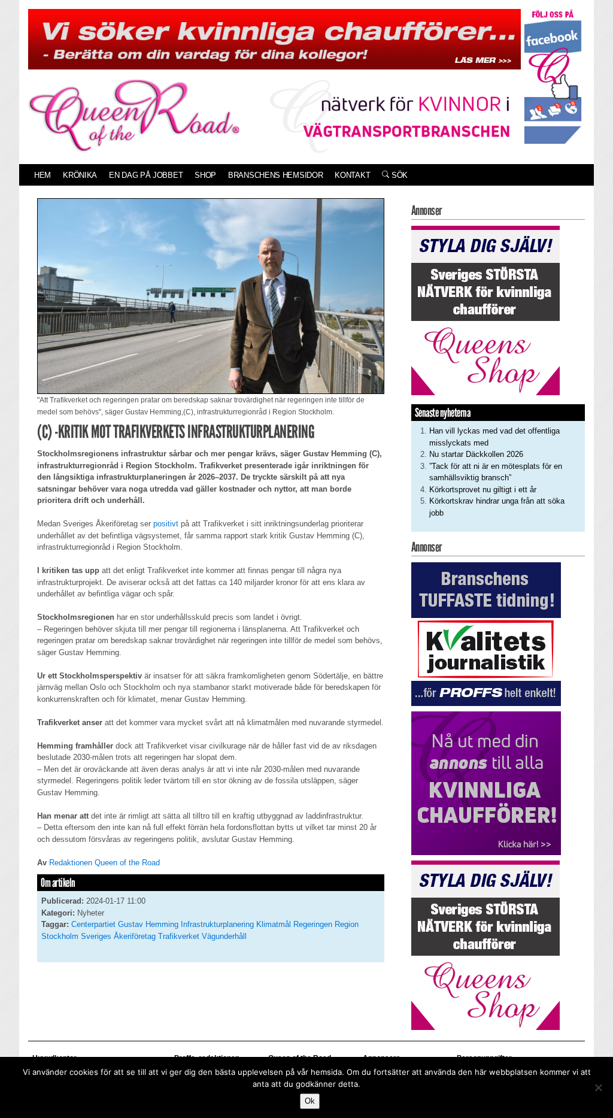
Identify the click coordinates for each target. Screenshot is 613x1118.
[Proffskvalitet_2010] (486, 633)
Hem (42, 175)
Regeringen (312, 924)
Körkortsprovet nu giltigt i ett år (482, 489)
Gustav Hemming (148, 924)
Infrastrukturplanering (217, 924)
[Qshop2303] (485, 309)
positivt (165, 523)
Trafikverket (178, 936)
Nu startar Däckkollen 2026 (476, 454)
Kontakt (352, 175)
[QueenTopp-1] (274, 38)
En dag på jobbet (146, 175)
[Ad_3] (486, 782)
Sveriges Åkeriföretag (118, 936)
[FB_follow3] (553, 75)
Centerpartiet (93, 924)
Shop (205, 175)
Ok (310, 1100)
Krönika (80, 175)
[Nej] (598, 1087)
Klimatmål (273, 924)
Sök (398, 175)
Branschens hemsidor (275, 175)
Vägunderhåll (224, 936)
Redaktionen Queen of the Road (104, 862)
